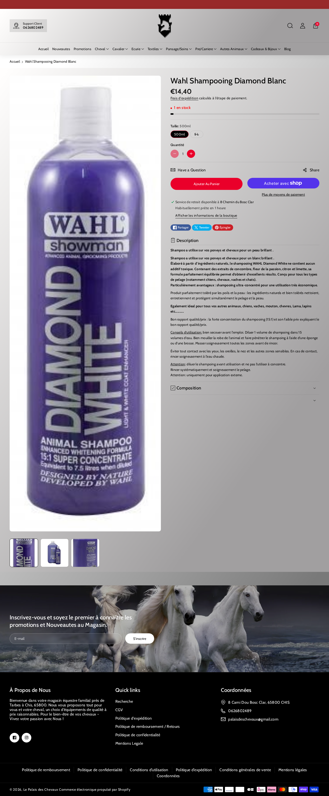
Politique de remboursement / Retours (147, 726)
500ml (179, 134)
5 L (197, 135)
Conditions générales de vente (245, 770)
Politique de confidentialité (137, 735)
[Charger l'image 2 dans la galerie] (54, 553)
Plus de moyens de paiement (283, 194)
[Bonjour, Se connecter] (302, 25)
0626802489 (33, 27)
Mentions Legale (129, 743)
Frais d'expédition (184, 98)
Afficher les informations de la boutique (206, 215)
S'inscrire (139, 638)
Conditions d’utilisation (149, 770)
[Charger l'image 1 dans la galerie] (24, 553)
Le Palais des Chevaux (40, 789)
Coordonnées (236, 690)
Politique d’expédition (194, 770)
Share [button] (315, 170)
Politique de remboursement (46, 770)
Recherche (124, 701)
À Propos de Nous (30, 690)
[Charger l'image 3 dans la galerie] (85, 553)
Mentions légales (292, 770)
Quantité (177, 145)
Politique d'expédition (133, 718)
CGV (119, 710)
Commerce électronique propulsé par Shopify (94, 789)
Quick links (127, 690)
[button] (290, 26)
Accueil (15, 61)
